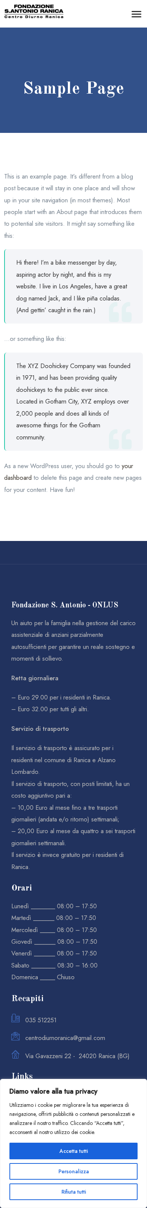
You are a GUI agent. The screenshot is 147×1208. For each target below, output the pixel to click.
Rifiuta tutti (73, 1192)
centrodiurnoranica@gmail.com (65, 1037)
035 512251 (41, 1020)
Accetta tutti (74, 1151)
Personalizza (73, 1171)
